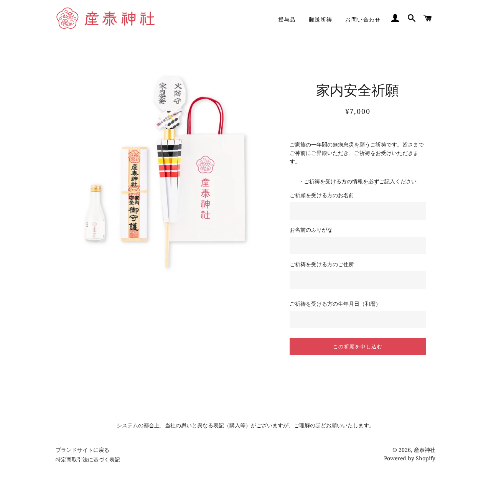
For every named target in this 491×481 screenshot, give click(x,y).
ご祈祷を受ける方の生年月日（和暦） (335, 303)
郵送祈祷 (321, 19)
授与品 (287, 19)
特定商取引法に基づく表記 (88, 459)
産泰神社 (424, 449)
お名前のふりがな (311, 229)
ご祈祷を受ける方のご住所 (322, 264)
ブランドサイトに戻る (82, 449)
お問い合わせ (363, 19)
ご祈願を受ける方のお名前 (322, 195)
